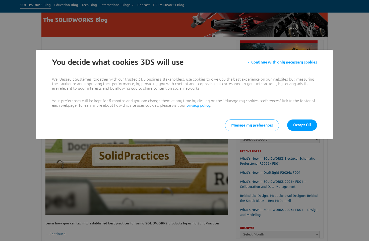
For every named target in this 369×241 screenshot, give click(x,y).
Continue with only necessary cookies (284, 62)
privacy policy (198, 105)
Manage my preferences (252, 125)
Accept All (302, 125)
